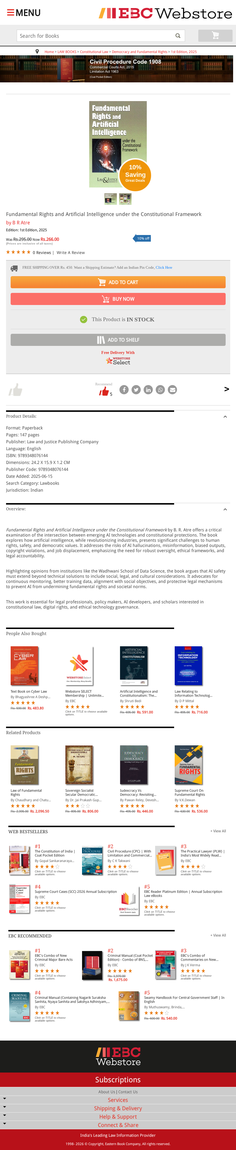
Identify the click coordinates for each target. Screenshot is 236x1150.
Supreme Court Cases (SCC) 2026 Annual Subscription (76, 892)
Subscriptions (118, 1079)
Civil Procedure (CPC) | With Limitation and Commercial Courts (129, 853)
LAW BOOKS (67, 52)
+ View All (218, 831)
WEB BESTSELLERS (28, 831)
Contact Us (128, 1092)
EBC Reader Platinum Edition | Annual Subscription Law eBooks (183, 894)
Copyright (95, 1144)
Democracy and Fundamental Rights (139, 52)
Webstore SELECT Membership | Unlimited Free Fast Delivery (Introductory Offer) (84, 693)
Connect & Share (118, 1125)
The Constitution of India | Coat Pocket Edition (55, 853)
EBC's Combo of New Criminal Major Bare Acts (54, 958)
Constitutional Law (94, 52)
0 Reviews (42, 252)
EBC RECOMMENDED (30, 936)
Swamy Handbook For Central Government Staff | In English (184, 1000)
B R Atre (21, 223)
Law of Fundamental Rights (26, 793)
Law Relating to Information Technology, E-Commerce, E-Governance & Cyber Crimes (193, 693)
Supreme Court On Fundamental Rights (190, 793)
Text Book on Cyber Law (29, 691)
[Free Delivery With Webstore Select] (118, 362)
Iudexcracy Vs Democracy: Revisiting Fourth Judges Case (137, 793)
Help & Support (118, 1116)
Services (118, 1100)
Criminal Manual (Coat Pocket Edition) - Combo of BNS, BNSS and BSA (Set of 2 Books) (130, 958)
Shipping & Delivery (118, 1108)
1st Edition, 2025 (184, 52)
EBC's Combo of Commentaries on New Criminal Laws (198, 958)
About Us (106, 1092)
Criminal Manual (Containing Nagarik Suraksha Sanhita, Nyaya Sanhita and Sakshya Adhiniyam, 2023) (71, 1000)
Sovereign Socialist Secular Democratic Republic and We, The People (81, 793)
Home (49, 52)
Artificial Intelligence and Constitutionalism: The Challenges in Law (139, 693)
